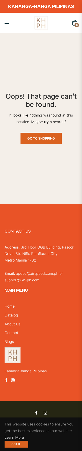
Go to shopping (41, 138)
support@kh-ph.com (22, 280)
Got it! (16, 444)
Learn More (14, 437)
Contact (11, 332)
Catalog (11, 315)
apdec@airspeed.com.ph (37, 273)
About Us (12, 324)
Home (10, 306)
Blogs (9, 341)
